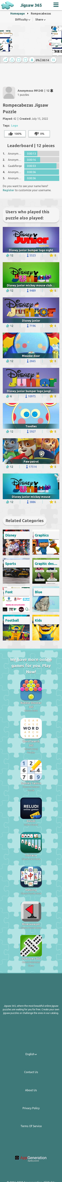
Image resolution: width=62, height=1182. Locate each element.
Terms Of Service (31, 1126)
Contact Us (31, 1072)
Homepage (17, 13)
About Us (31, 1090)
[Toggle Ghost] (12, 60)
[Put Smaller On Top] (32, 60)
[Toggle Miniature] (6, 60)
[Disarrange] (26, 60)
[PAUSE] (54, 60)
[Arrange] (19, 60)
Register (8, 190)
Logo (14, 125)
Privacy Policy (31, 1108)
